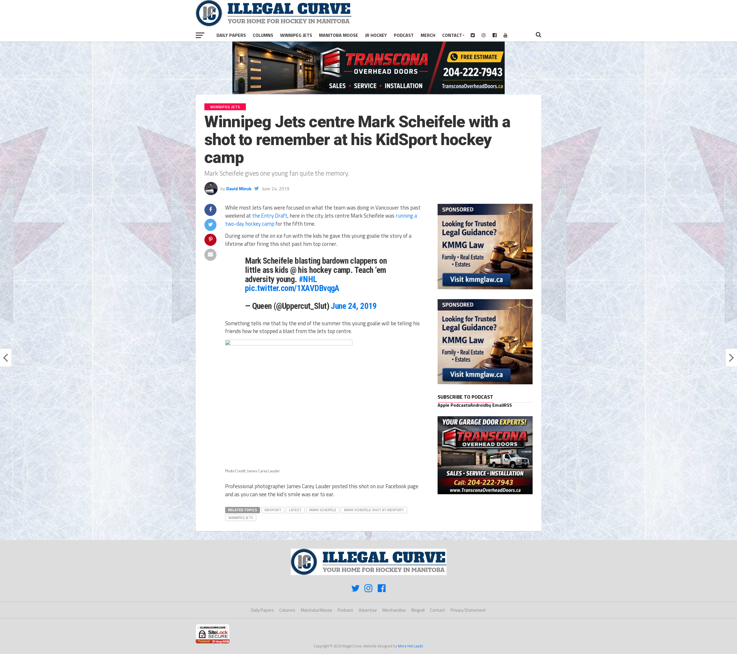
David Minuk (238, 188)
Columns (263, 35)
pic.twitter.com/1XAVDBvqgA (292, 288)
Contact (452, 35)
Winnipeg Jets (296, 35)
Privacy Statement (468, 610)
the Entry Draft (269, 216)
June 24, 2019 (354, 306)
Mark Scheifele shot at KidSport (374, 510)
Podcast (404, 35)
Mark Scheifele (322, 510)
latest (295, 510)
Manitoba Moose (338, 35)
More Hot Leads (410, 646)
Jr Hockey (376, 35)
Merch (428, 35)
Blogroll (418, 610)
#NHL (308, 279)
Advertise (368, 610)
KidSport (273, 510)
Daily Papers (231, 35)
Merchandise (394, 610)
